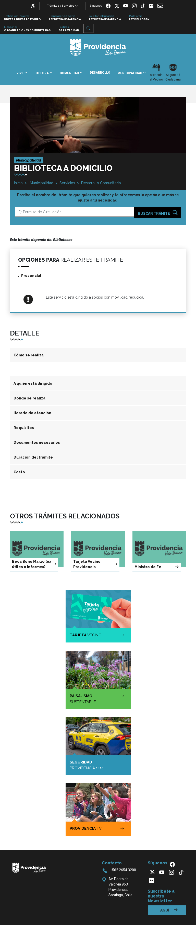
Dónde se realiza (29, 398)
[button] (88, 28)
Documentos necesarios (37, 442)
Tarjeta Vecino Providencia (87, 564)
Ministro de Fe (147, 567)
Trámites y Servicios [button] (60, 5)
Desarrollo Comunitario (101, 183)
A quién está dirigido (33, 383)
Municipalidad (41, 183)
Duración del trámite (33, 457)
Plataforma (139, 18)
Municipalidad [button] (130, 73)
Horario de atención (32, 413)
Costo (19, 472)
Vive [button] (20, 73)
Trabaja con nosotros (22, 18)
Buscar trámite (154, 213)
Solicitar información (105, 18)
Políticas (69, 28)
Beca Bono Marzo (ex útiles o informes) (31, 564)
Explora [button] (42, 73)
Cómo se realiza (29, 355)
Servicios (67, 183)
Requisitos (24, 428)
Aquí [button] (165, 910)
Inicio (18, 183)
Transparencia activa (65, 18)
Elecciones (27, 28)
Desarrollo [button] (100, 72)
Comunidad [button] (70, 73)
